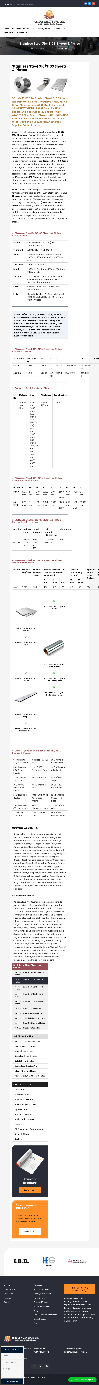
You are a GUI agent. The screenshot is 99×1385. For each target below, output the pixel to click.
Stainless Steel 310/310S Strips (25, 715)
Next (64, 84)
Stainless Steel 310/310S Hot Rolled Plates (54, 679)
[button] (30, 1190)
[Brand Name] (21, 1267)
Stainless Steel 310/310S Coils (54, 607)
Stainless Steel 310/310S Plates (25, 629)
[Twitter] (89, 3)
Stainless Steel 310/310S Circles (25, 679)
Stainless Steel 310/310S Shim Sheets (54, 665)
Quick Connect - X (12, 1349)
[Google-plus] (93, 3)
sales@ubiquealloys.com (21, 4)
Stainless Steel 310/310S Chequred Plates (25, 730)
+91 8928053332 (41, 1352)
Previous (15, 84)
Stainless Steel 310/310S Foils (25, 643)
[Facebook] (85, 3)
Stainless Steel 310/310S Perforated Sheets (54, 694)
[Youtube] (47, 1366)
